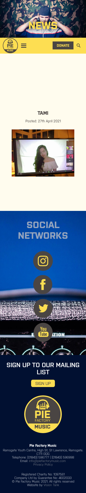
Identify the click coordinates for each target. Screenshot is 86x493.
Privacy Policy (43, 464)
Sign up (43, 383)
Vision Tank (51, 485)
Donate (63, 45)
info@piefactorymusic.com (47, 461)
